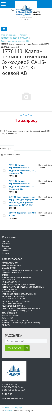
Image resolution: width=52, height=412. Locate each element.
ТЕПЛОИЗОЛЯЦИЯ (9, 313)
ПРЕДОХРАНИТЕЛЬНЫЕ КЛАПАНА (16, 301)
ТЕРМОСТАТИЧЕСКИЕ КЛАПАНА (15, 320)
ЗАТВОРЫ (6, 275)
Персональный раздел (12, 398)
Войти (7, 407)
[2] (23, 115)
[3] (26, 115)
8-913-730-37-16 (24, 14)
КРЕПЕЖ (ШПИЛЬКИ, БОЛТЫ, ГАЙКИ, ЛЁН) (19, 294)
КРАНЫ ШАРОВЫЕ (9, 291)
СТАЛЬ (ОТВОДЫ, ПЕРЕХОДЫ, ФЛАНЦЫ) (18, 310)
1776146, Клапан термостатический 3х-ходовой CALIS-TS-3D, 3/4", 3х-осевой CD (22, 169)
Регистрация (17, 407)
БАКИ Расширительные (11, 265)
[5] (31, 115)
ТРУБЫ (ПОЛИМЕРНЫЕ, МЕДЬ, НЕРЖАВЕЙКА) (21, 322)
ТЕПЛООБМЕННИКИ (10, 315)
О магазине (6, 248)
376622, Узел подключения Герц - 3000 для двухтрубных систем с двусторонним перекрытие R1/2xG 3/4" (23, 200)
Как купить (6, 243)
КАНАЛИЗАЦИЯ (8, 279)
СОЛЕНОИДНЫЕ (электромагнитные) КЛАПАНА (21, 308)
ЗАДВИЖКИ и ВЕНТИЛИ (11, 272)
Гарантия (6, 250)
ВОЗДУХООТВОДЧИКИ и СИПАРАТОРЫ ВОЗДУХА (22, 270)
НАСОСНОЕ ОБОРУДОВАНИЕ (14, 298)
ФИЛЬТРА (6, 325)
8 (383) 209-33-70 (24, 9)
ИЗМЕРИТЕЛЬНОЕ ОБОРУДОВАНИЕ (16, 277)
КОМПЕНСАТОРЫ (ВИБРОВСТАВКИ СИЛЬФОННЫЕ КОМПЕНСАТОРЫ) (23, 288)
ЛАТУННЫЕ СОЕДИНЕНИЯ (13, 296)
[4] (28, 115)
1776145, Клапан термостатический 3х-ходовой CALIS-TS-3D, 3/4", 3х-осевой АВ (22, 184)
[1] (21, 115)
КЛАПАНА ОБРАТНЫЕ (11, 282)
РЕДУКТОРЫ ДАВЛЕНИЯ (12, 303)
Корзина (8, 410)
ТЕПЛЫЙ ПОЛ (7, 318)
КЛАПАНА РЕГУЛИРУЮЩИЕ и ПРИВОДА (18, 284)
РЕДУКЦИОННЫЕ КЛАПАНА (13, 306)
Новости (5, 241)
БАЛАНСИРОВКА (9, 268)
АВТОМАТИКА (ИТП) (10, 263)
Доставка (5, 246)
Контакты (6, 253)
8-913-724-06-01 (24, 11)
